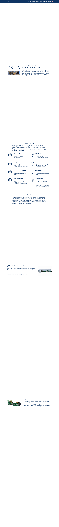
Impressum (49, 1)
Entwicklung (33, 1)
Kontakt (41, 1)
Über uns (29, 1)
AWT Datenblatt (26, 274)
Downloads (45, 1)
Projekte (37, 1)
